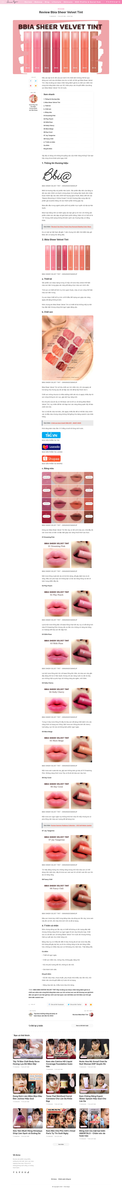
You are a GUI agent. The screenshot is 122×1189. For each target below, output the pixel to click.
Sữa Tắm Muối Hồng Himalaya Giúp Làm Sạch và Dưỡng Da (27, 1132)
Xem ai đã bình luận (82, 1025)
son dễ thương (79, 992)
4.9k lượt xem (92, 1138)
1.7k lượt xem (25, 1101)
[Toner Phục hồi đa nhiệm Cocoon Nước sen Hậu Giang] (33, 98)
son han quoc (59, 995)
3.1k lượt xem (62, 16)
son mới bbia (68, 995)
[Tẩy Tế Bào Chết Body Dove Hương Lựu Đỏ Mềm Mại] (28, 1049)
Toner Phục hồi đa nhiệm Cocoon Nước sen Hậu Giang (33, 107)
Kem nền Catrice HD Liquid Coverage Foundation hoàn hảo (59, 1064)
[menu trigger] (4, 2)
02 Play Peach (48, 119)
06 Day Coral (48, 132)
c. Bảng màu (48, 112)
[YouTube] (115, 2)
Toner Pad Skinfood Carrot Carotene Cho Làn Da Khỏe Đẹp (59, 1098)
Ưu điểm (46, 145)
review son (69, 992)
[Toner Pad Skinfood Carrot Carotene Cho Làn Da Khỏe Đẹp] (61, 1084)
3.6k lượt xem (25, 1067)
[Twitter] (109, 2)
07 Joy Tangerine (49, 135)
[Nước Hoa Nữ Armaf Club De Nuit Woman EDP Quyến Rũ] (94, 1049)
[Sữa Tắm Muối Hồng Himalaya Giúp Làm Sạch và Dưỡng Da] (28, 1118)
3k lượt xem (58, 1136)
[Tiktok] (117, 2)
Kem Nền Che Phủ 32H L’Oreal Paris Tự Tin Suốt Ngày (60, 1132)
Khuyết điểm (48, 149)
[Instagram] (113, 2)
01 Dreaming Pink (49, 115)
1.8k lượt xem (58, 1104)
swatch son (39, 997)
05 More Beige (48, 129)
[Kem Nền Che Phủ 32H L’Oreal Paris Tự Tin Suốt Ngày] (61, 1118)
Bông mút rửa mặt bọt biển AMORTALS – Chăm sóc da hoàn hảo (92, 1133)
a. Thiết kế (47, 106)
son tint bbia (78, 995)
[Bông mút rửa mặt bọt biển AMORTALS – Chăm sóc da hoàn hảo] (94, 1118)
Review (61, 8)
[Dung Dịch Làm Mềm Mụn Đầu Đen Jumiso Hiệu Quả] (28, 1084)
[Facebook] (107, 2)
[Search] (119, 2)
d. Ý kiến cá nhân (49, 142)
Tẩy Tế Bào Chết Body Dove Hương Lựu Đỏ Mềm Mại (26, 1062)
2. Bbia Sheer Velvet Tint (52, 102)
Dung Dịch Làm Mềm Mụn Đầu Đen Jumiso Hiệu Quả (27, 1097)
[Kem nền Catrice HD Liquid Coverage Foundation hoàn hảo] (61, 1049)
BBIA (35, 990)
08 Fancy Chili (48, 139)
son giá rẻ (35, 995)
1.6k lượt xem (92, 1067)
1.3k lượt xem (92, 1104)
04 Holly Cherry (49, 125)
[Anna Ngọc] (12, 2)
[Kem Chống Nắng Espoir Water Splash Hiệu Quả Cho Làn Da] (94, 1084)
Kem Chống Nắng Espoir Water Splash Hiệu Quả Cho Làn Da (92, 1098)
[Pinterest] (111, 2)
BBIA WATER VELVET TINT (46, 990)
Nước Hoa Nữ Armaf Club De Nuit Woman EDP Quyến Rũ (93, 1062)
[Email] (36, 86)
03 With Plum (48, 122)
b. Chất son (47, 109)
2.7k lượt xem (59, 1069)
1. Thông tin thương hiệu (52, 99)
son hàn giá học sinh (46, 995)
